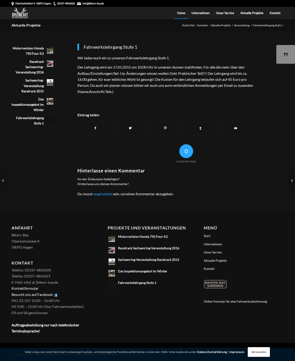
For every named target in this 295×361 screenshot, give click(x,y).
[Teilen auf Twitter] (130, 128)
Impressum (236, 352)
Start (207, 236)
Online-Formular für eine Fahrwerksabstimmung (235, 301)
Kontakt (209, 269)
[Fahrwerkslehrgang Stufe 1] (285, 54)
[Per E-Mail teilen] (235, 128)
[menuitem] (181, 13)
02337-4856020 (66, 3)
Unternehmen (213, 244)
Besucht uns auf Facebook (32, 294)
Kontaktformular (25, 288)
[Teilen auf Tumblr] (200, 128)
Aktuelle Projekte (26, 25)
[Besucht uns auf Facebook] (55, 294)
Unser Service (213, 252)
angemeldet (102, 194)
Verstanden (258, 352)
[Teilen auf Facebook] (95, 128)
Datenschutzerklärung (212, 352)
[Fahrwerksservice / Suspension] (215, 287)
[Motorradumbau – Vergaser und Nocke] (3, 180)
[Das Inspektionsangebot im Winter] (291, 180)
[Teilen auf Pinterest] (165, 128)
